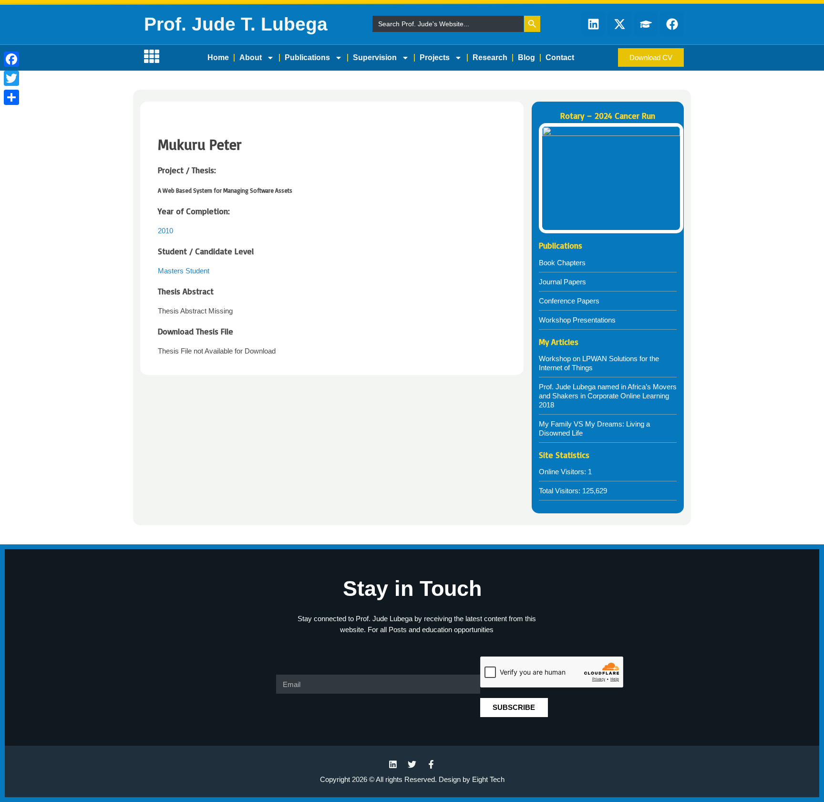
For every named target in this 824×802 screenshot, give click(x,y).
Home (218, 57)
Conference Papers (569, 301)
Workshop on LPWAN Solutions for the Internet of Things (599, 363)
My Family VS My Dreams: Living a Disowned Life (594, 428)
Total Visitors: (560, 491)
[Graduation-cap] (646, 24)
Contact (560, 57)
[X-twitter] (619, 24)
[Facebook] (11, 59)
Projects (435, 57)
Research (490, 57)
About (250, 57)
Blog (526, 57)
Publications (307, 57)
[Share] (11, 97)
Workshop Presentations (577, 320)
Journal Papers (562, 282)
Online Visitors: (563, 472)
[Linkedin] (593, 24)
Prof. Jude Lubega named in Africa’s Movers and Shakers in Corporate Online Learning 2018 (608, 396)
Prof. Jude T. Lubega (236, 24)
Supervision (375, 57)
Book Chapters (562, 263)
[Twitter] (11, 78)
